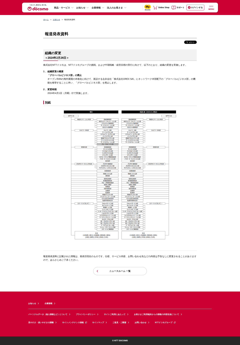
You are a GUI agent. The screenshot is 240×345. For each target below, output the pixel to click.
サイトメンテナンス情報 (73, 322)
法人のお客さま (115, 7)
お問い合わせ (140, 322)
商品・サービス (62, 7)
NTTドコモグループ (163, 322)
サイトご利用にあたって (115, 314)
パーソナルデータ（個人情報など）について (47, 314)
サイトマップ (98, 322)
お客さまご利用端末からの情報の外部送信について (156, 314)
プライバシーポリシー (86, 314)
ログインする (197, 7)
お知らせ (80, 7)
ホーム (46, 20)
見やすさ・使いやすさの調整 (41, 322)
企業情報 (96, 7)
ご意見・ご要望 (119, 322)
